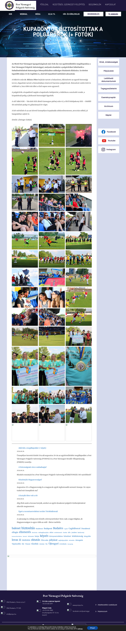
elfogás (15, 532)
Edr (10, 14)
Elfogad (92, 628)
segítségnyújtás (63, 540)
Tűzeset (27, 544)
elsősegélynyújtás (43, 532)
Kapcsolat (110, 4)
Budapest (48, 528)
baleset (16, 528)
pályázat (53, 540)
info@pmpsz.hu (11, 614)
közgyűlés (87, 536)
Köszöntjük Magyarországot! (30, 480)
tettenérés (72, 540)
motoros (26, 540)
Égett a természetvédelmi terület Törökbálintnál (38, 511)
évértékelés (63, 544)
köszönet (67, 536)
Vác (46, 544)
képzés (44, 535)
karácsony (81, 532)
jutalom (74, 532)
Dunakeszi (85, 528)
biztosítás (28, 528)
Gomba (65, 532)
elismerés (25, 532)
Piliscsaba (44, 540)
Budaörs (58, 528)
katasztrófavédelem (17, 536)
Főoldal (44, 4)
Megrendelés (93, 14)
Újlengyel (54, 543)
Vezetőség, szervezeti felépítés (69, 4)
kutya (37, 536)
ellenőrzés (35, 532)
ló (20, 539)
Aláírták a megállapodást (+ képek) (32, 448)
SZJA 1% (51, 14)
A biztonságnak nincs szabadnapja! (33, 467)
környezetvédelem (56, 536)
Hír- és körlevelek (71, 14)
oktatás (35, 539)
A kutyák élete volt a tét (28, 495)
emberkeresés (58, 532)
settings (80, 629)
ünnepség (70, 544)
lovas (15, 539)
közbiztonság (77, 536)
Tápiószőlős (16, 544)
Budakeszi (39, 529)
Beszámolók (95, 4)
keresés (25, 536)
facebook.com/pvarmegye (81, 611)
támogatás (79, 540)
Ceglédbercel (74, 528)
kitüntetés (31, 536)
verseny (41, 544)
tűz (23, 544)
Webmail (23, 14)
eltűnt (51, 532)
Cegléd (66, 528)
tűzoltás (34, 544)
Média (37, 14)
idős (69, 532)
